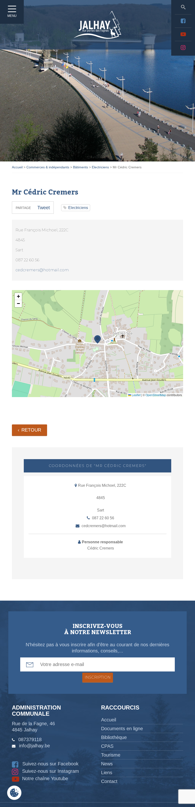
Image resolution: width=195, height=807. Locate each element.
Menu (11, 16)
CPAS (107, 746)
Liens (106, 772)
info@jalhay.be (34, 745)
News (107, 763)
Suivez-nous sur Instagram (50, 771)
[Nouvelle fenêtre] (183, 21)
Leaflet (136, 395)
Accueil (108, 719)
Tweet (43, 207)
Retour (31, 430)
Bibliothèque (114, 737)
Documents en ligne (122, 728)
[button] (97, 339)
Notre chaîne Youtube (44, 778)
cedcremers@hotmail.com (42, 270)
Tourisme (110, 755)
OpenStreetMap (156, 395)
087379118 (30, 739)
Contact (109, 781)
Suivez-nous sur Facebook (49, 763)
